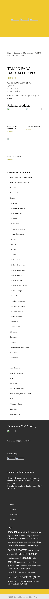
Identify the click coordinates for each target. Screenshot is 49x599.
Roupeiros (13, 409)
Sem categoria (15, 414)
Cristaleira (13, 332)
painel (28, 568)
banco (23, 536)
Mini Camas (14, 383)
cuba (32, 96)
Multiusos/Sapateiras (17, 388)
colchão (31, 550)
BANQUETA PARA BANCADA (21, 538)
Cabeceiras (13, 203)
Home (9, 53)
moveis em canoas (13, 568)
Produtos (13, 509)
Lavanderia (14, 358)
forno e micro (31, 562)
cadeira (15, 542)
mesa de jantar (26, 566)
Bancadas (14, 296)
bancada (16, 535)
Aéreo (13, 255)
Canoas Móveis (24, 9)
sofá (9, 584)
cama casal (27, 542)
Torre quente (15, 327)
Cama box (15, 224)
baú (9, 542)
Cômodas (13, 244)
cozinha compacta (13, 558)
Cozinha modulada (18, 306)
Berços (12, 198)
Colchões (13, 239)
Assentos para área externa (19, 182)
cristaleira (25, 557)
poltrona (33, 572)
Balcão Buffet (16, 260)
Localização (14, 514)
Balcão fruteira (16, 275)
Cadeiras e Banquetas (17, 208)
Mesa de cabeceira (16, 373)
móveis (23, 568)
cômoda (12, 561)
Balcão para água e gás (19, 285)
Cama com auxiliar (18, 229)
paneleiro (13, 572)
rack (25, 577)
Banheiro (13, 188)
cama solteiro (36, 542)
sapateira (36, 581)
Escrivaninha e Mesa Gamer (20, 347)
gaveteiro (11, 566)
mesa (17, 565)
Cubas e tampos (28, 53)
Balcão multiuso (17, 280)
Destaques (13, 342)
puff (10, 576)
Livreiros (13, 363)
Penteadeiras (14, 399)
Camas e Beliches (16, 213)
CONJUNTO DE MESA (26, 554)
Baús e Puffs (14, 193)
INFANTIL (13, 352)
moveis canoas (36, 566)
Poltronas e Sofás (16, 404)
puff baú (17, 577)
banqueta (29, 536)
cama (21, 542)
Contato (12, 519)
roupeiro (34, 577)
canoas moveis (17, 550)
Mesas (12, 378)
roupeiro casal (26, 581)
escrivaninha (21, 562)
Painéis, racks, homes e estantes (21, 394)
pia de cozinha (24, 572)
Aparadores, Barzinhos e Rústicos (22, 177)
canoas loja (32, 545)
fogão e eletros (16, 316)
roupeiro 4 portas (13, 581)
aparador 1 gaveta (27, 532)
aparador (12, 531)
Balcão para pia (16, 291)
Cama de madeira (17, 234)
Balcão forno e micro (18, 270)
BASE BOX (36, 538)
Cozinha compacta (18, 301)
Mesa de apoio (15, 368)
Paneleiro (14, 322)
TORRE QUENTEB (19, 584)
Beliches (14, 219)
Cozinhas (17, 53)
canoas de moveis (17, 545)
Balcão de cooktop (18, 265)
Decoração (13, 337)
